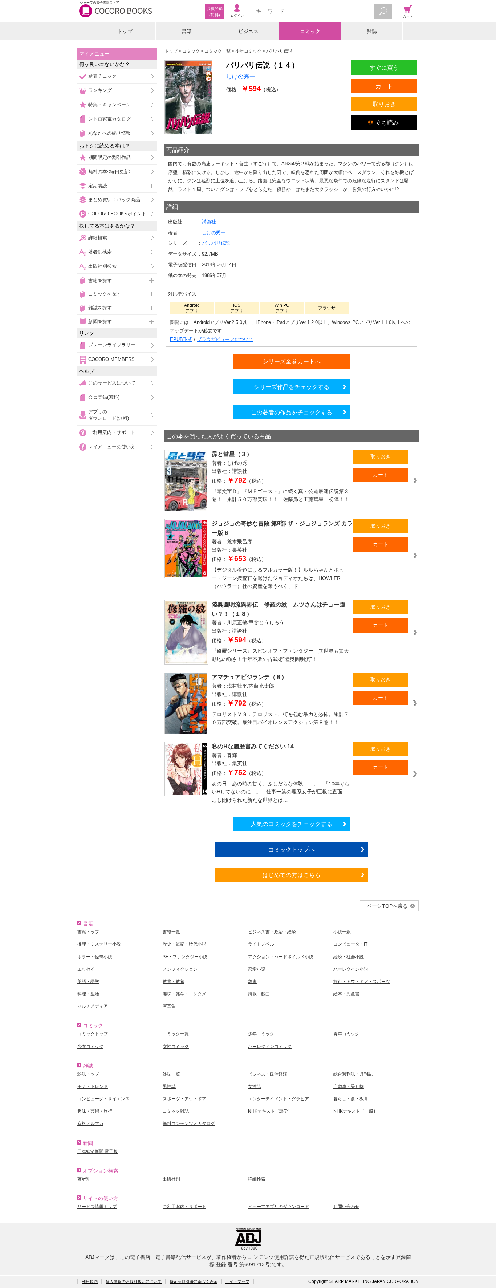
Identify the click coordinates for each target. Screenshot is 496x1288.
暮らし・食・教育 (350, 1098)
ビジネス (248, 31)
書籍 (187, 31)
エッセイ (86, 969)
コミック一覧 (176, 1033)
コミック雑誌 (176, 1111)
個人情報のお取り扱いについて (134, 1281)
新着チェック (102, 76)
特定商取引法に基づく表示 (193, 1281)
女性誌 (254, 1086)
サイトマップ (237, 1281)
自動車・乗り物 (348, 1086)
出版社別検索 (102, 266)
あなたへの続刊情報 (109, 133)
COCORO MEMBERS (111, 359)
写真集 (169, 1006)
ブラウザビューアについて (225, 339)
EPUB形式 (181, 339)
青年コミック (346, 1033)
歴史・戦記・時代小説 (184, 944)
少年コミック (261, 1033)
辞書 (252, 981)
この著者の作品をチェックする (291, 412)
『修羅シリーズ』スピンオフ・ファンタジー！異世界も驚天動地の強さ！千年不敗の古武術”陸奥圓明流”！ (280, 655)
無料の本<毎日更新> (110, 171)
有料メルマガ (90, 1123)
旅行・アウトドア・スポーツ (361, 981)
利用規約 (90, 1281)
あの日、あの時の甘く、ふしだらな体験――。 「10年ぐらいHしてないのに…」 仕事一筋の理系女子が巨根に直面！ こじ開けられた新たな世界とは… (281, 792)
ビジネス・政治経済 (267, 1074)
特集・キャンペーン (109, 104)
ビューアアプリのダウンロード (278, 1206)
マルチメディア (92, 1006)
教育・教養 (173, 981)
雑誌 (372, 31)
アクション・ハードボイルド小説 (280, 956)
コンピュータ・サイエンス (103, 1098)
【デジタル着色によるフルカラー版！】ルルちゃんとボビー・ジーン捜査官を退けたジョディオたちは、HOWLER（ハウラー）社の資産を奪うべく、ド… (278, 578)
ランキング (100, 90)
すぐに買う (384, 67)
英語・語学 (88, 981)
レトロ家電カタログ (109, 119)
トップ (125, 31)
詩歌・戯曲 (259, 993)
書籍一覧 (171, 931)
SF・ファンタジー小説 (185, 956)
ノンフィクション (180, 969)
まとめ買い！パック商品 (114, 199)
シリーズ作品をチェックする (291, 386)
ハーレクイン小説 (350, 969)
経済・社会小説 (348, 956)
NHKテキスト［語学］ (270, 1111)
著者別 (83, 1179)
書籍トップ (88, 931)
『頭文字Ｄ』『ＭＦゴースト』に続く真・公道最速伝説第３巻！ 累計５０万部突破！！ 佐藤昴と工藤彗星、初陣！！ (280, 495)
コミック (310, 31)
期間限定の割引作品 (109, 157)
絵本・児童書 (346, 993)
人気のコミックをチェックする (291, 824)
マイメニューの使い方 (111, 447)
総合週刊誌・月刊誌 (353, 1074)
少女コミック (90, 1046)
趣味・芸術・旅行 (94, 1111)
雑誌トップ (88, 1074)
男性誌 (169, 1086)
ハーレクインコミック (270, 1046)
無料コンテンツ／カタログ (189, 1123)
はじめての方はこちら (292, 874)
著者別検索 (100, 252)
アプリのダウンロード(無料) (108, 415)
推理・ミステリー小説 (99, 944)
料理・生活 (88, 993)
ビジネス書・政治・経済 (272, 931)
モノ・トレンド (92, 1086)
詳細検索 (97, 237)
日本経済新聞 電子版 (97, 1151)
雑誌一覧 (171, 1074)
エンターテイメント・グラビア (278, 1098)
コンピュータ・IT (350, 944)
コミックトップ (92, 1033)
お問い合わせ (346, 1206)
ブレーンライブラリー (111, 345)
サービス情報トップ (97, 1206)
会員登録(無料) (103, 397)
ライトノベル (261, 944)
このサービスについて (111, 383)
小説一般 (342, 931)
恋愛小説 (256, 969)
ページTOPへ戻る (387, 906)
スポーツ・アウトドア (184, 1098)
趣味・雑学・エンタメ (184, 993)
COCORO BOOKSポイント (117, 213)
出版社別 (171, 1179)
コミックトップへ (291, 849)
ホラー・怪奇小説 (94, 956)
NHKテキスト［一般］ (355, 1111)
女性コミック (176, 1046)
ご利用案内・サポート (111, 432)
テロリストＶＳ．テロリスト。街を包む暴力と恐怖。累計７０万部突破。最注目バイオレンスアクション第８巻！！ (280, 718)
